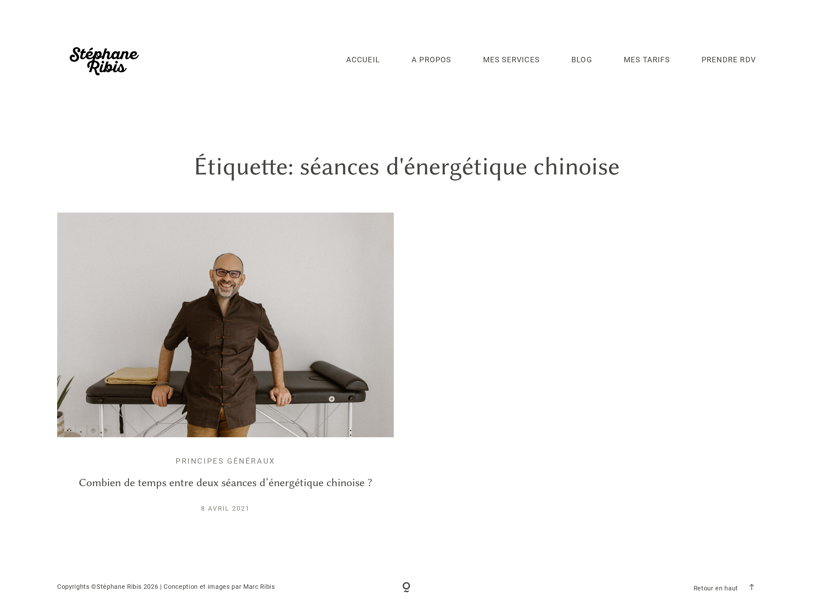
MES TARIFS (647, 59)
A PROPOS (431, 59)
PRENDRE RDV (729, 59)
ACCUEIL (363, 59)
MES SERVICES (511, 59)
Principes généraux (225, 461)
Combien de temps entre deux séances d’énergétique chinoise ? (225, 482)
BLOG (581, 59)
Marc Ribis (259, 586)
